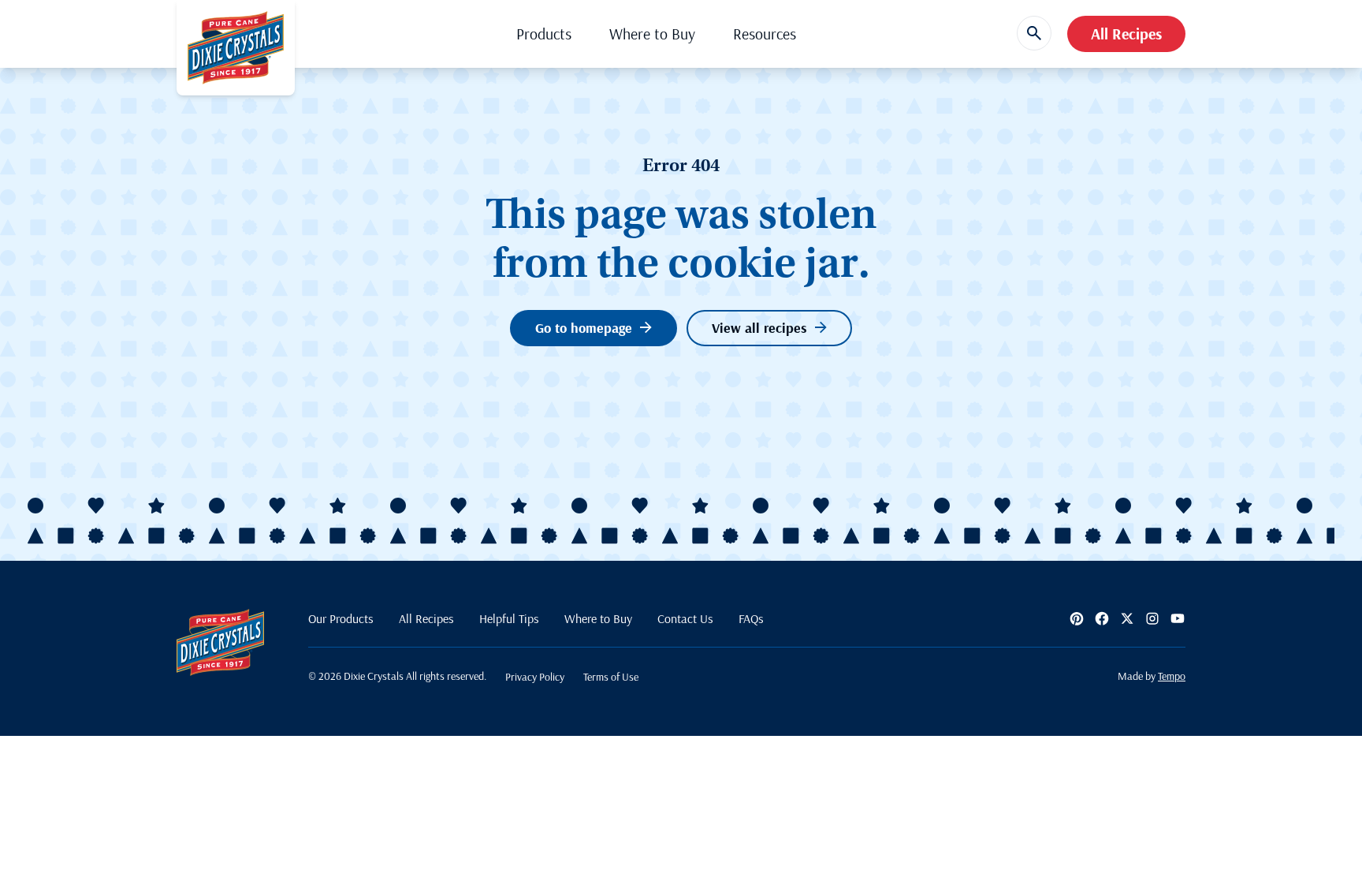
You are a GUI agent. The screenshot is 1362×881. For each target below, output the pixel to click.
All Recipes (1126, 33)
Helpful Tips (509, 618)
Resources (764, 33)
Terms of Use (610, 677)
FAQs (751, 618)
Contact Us (685, 618)
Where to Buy (652, 33)
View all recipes (759, 328)
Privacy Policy (534, 677)
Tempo (1171, 676)
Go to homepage (583, 328)
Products (543, 33)
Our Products (341, 618)
